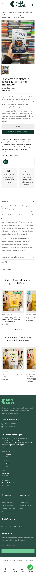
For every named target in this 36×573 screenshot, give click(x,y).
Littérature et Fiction (15, 142)
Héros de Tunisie (8, 483)
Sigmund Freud (7, 451)
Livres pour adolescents (24, 12)
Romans (26, 147)
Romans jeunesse (9, 15)
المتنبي (3, 471)
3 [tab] (19, 329)
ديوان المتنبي (6, 473)
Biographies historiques (18, 139)
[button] (33, 4)
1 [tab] (15, 329)
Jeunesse (11, 12)
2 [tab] (17, 329)
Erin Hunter (11, 88)
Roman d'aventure (17, 144)
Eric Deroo (6, 480)
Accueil (4, 12)
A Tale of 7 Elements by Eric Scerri (12, 376)
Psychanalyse (7, 454)
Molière (4, 461)
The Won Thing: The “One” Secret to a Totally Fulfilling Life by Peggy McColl (12, 319)
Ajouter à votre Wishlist (21, 309)
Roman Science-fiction (15, 147)
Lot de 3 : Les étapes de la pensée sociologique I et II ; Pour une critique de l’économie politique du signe (17, 443)
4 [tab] (21, 329)
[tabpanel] (13, 308)
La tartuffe (6, 464)
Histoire (29, 139)
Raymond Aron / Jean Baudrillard (14, 438)
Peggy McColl (7, 315)
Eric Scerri (6, 372)
